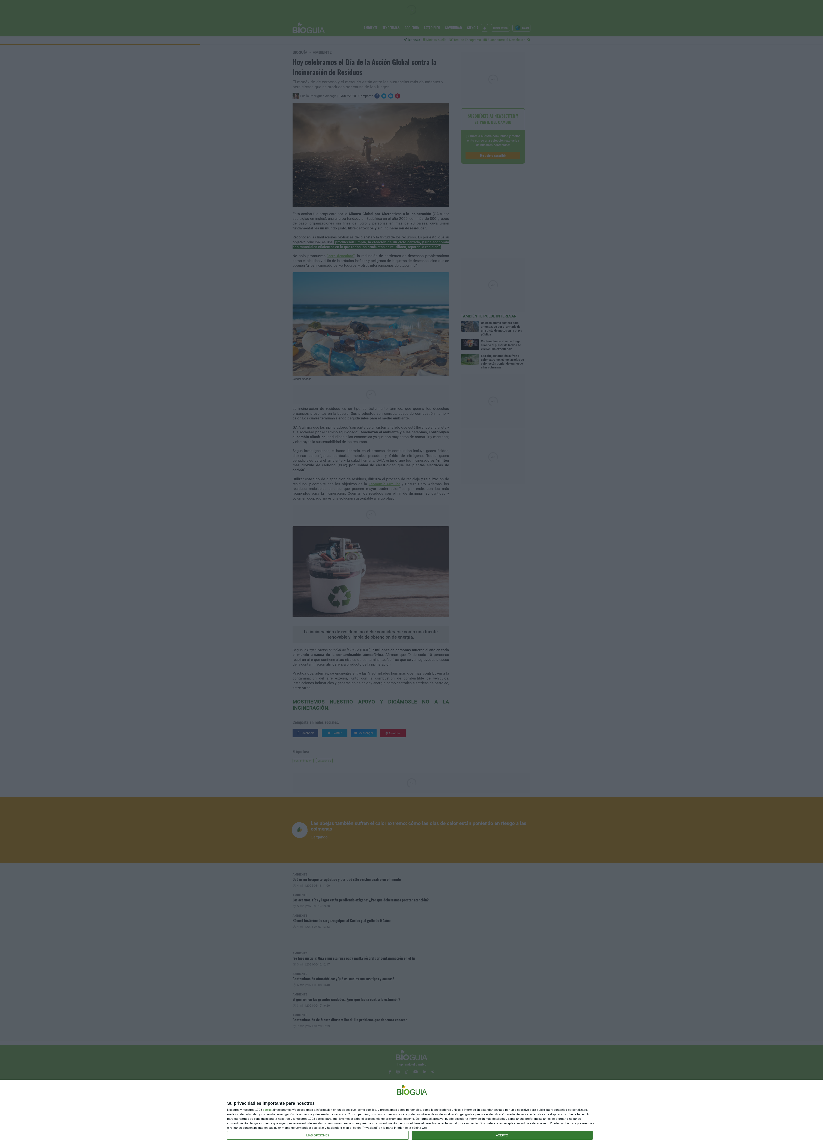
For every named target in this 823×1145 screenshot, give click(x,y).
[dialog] (411, 1112)
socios (267, 1109)
